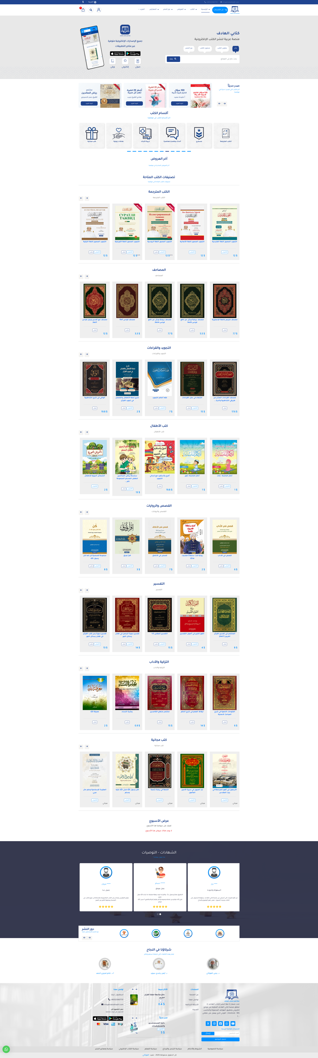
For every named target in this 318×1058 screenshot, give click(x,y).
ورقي (91, 252)
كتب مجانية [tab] (159, 746)
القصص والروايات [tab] (159, 512)
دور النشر (167, 9)
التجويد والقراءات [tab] (159, 354)
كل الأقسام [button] (219, 10)
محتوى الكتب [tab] (205, 48)
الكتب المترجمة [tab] (159, 198)
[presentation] (219, 104)
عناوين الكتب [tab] (222, 48)
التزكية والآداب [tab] (159, 668)
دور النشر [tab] (189, 48)
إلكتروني (97, 252)
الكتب (192, 9)
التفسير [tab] (159, 590)
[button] (129, 151)
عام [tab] (235, 48)
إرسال (207, 1033)
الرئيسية (204, 9)
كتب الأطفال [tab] (159, 432)
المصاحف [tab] (159, 276)
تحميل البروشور (220, 1039)
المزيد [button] (142, 9)
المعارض (153, 9)
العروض (180, 9)
